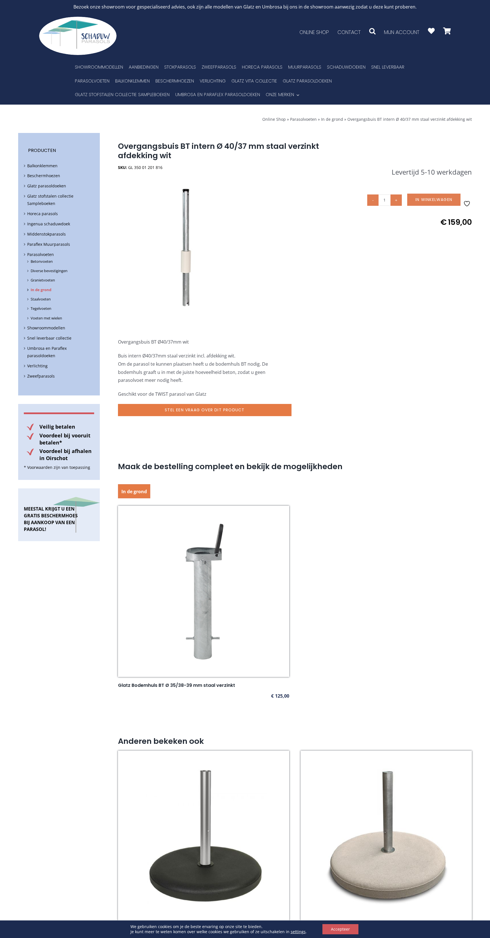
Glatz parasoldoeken (46, 186)
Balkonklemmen (42, 165)
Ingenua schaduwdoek (48, 223)
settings (298, 931)
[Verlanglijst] (431, 31)
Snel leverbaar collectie (49, 338)
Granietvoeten (43, 280)
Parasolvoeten (303, 119)
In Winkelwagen (433, 199)
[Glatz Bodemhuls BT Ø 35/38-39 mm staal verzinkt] (203, 510)
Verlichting (37, 366)
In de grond (332, 119)
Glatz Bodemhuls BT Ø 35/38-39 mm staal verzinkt (176, 685)
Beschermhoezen (43, 175)
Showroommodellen (46, 328)
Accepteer (340, 929)
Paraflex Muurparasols (48, 244)
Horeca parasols (42, 213)
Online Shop (274, 119)
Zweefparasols (41, 376)
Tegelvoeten (41, 308)
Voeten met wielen (46, 318)
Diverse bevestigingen (49, 270)
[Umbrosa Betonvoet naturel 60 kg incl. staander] (386, 754)
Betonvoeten (42, 261)
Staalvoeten (41, 299)
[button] (372, 31)
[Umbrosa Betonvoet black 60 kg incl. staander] (203, 754)
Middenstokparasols (46, 234)
